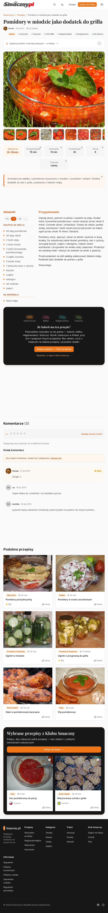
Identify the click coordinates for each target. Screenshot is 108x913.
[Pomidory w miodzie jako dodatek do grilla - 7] (83, 134)
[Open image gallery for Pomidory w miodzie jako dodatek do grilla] (100, 55)
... (26, 219)
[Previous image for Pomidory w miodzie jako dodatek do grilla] (7, 89)
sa (13, 487)
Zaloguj (72, 4)
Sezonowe (29, 849)
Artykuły (71, 832)
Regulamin (8, 862)
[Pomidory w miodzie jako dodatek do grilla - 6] (70, 134)
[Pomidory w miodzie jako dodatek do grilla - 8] (95, 134)
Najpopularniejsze (32, 840)
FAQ (90, 841)
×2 (20, 219)
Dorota (11, 28)
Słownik (70, 841)
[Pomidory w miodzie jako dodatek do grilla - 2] (21, 134)
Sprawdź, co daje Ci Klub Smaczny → (54, 355)
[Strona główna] (18, 4)
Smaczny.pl (8, 15)
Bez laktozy (98, 34)
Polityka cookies (10, 875)
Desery (49, 837)
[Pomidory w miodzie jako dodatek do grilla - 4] (46, 134)
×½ (7, 219)
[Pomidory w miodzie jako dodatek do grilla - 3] (33, 134)
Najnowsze (29, 845)
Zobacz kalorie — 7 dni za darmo (54, 349)
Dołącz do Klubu (87, 4)
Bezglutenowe (82, 34)
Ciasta (48, 841)
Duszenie (37, 34)
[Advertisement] (54, 199)
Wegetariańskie (65, 34)
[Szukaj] (54, 4)
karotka (15, 504)
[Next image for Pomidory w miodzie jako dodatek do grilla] (100, 89)
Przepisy (21, 15)
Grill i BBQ (50, 34)
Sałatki (11, 34)
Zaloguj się (56, 458)
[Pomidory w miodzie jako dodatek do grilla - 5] (58, 134)
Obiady (49, 832)
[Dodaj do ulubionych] (99, 43)
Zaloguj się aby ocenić (91, 434)
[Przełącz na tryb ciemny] (62, 4)
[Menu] (102, 4)
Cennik (91, 837)
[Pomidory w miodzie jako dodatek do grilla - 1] (9, 134)
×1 (14, 219)
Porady (70, 837)
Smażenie (24, 34)
